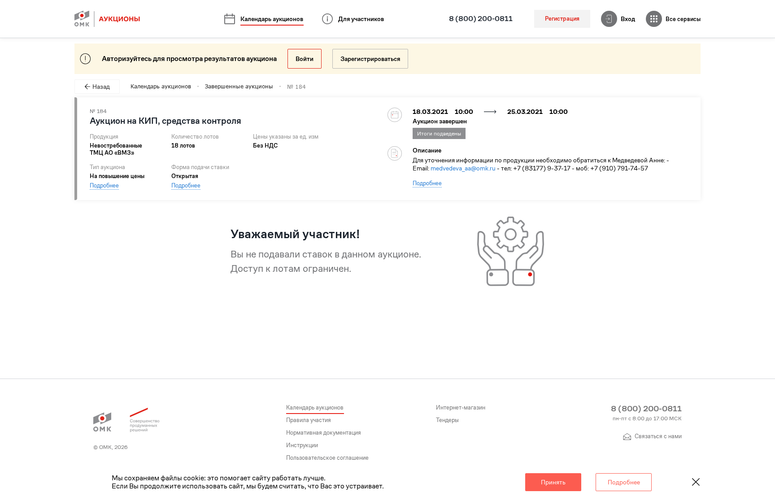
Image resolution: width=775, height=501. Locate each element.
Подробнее (104, 185)
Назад (101, 87)
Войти (304, 59)
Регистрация (562, 18)
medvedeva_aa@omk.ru (463, 168)
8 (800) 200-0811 (481, 18)
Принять (553, 482)
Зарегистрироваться (370, 59)
